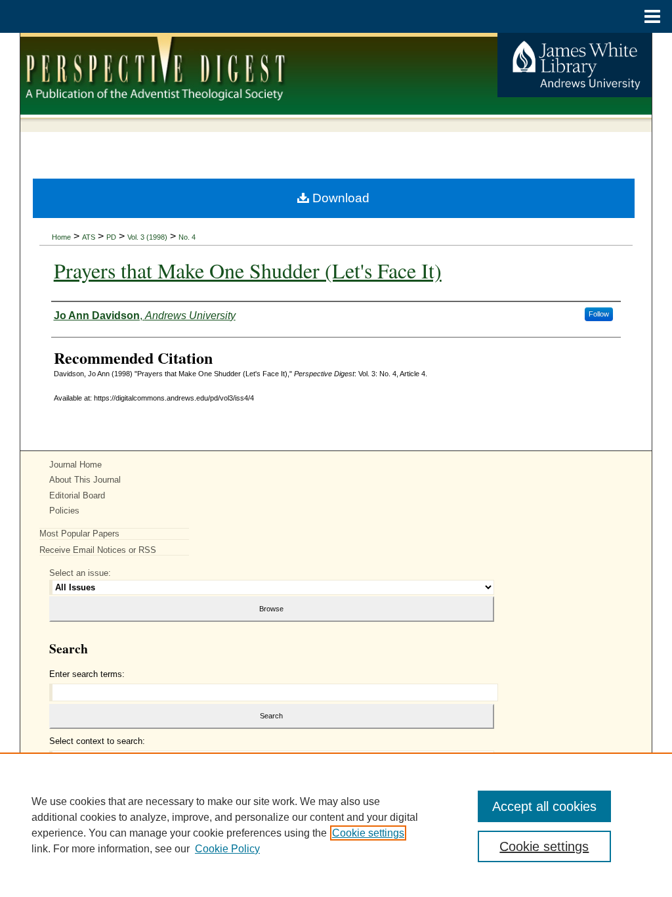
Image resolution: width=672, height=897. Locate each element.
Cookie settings (368, 833)
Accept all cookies (544, 806)
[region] (336, 825)
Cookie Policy (227, 848)
